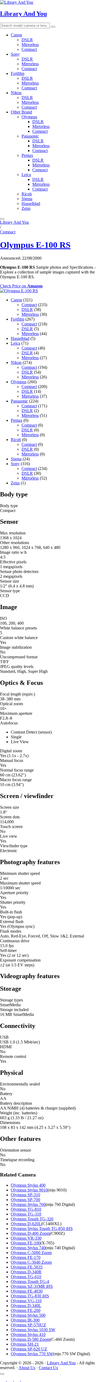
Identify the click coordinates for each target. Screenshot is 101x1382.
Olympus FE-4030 (27, 1291)
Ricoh (27, 194)
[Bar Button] (2, 219)
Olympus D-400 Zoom (30, 1233)
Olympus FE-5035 (27, 1267)
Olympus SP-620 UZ (29, 1349)
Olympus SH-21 (25, 1344)
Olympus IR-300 (25, 1320)
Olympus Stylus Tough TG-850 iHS (42, 1228)
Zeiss (26, 208)
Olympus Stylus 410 (28, 1334)
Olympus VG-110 (26, 1301)
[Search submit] (53, 27)
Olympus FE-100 (25, 1243)
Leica (26, 174)
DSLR (27, 39)
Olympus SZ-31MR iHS (32, 1286)
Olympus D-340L (26, 1305)
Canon (16, 35)
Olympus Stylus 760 (28, 1204)
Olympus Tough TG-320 (32, 1219)
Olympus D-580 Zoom (30, 1339)
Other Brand (21, 112)
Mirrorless (30, 44)
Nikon (16, 92)
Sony (15, 54)
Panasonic (30, 136)
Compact (29, 49)
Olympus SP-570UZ (28, 1325)
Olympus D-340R (26, 1272)
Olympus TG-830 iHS (30, 1296)
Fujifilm (17, 73)
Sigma (27, 198)
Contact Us (48, 1367)
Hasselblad (31, 203)
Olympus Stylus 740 (28, 1248)
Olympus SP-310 (25, 1195)
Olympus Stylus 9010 (29, 1190)
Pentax (27, 155)
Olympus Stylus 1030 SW (33, 1329)
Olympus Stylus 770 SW (32, 1353)
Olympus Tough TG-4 (30, 1281)
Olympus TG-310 (26, 1214)
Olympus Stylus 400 (28, 1185)
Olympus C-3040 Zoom (31, 1262)
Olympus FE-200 (25, 1310)
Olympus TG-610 (26, 1276)
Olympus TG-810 (26, 1209)
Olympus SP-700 (25, 1199)
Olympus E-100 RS (35, 245)
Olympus (29, 117)
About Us (27, 1367)
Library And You (23, 13)
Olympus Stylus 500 (28, 1315)
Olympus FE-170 (25, 1257)
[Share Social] (2, 1374)
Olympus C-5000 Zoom (31, 1252)
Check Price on (21, 286)
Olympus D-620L (26, 1223)
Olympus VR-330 (26, 1238)
